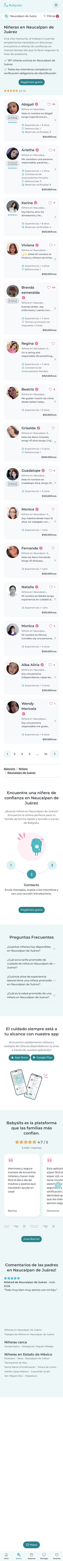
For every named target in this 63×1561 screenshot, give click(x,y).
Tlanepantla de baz (15, 1362)
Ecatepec (9, 1358)
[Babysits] (13, 5)
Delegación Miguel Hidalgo (37, 1346)
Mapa (33, 1544)
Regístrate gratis (31, 82)
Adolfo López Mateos (16, 1371)
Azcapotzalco (12, 1346)
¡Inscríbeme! (31, 1238)
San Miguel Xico (13, 1375)
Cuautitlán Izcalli (40, 1371)
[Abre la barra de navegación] (56, 5)
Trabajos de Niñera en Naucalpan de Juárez (29, 1334)
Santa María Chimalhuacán (19, 1367)
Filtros (52, 16)
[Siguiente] (54, 754)
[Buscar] (6, 16)
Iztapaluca (31, 1375)
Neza (20, 1358)
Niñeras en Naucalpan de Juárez (23, 1330)
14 (45, 754)
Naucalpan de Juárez (37, 1358)
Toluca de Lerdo (47, 1367)
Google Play (44, 1057)
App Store (21, 1057)
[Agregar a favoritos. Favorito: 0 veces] (53, 343)
